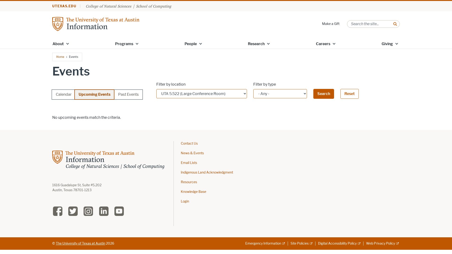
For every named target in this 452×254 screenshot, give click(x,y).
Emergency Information (263, 244)
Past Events (128, 94)
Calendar (64, 94)
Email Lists (189, 163)
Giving (387, 44)
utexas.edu (64, 6)
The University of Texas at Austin (80, 244)
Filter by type (264, 84)
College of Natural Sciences (108, 6)
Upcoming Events (94, 94)
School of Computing (153, 6)
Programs (124, 44)
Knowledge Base (193, 192)
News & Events (192, 153)
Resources (189, 182)
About (58, 44)
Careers (323, 44)
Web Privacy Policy (380, 244)
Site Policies (300, 244)
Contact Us (189, 144)
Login (185, 201)
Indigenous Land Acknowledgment (207, 173)
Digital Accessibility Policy (337, 244)
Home (60, 57)
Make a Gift (330, 24)
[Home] (95, 23)
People (191, 44)
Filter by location (171, 84)
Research (256, 44)
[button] (67, 43)
